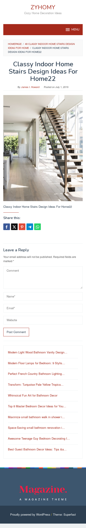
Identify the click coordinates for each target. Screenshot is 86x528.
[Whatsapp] (37, 226)
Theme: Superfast (64, 514)
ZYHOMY (43, 7)
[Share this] (6, 226)
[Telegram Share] (29, 226)
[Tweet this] (14, 226)
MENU (75, 30)
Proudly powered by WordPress (30, 514)
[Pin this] (22, 226)
